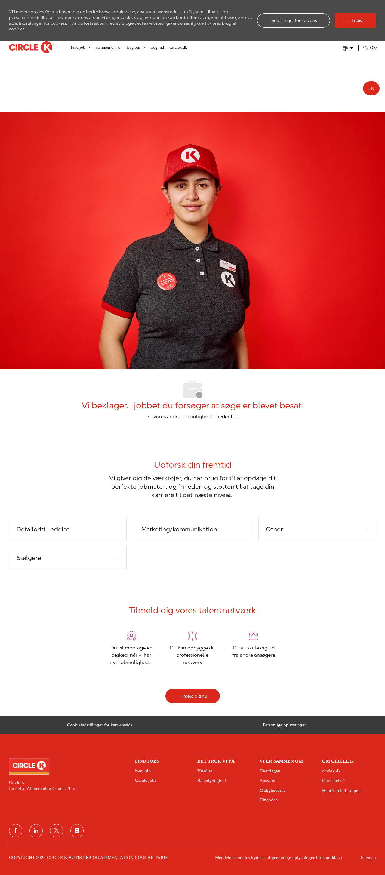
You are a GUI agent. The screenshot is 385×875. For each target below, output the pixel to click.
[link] (68, 766)
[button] (293, 20)
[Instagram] (77, 830)
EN (371, 88)
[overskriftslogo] (31, 47)
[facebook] (15, 830)
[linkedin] (36, 830)
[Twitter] (56, 830)
